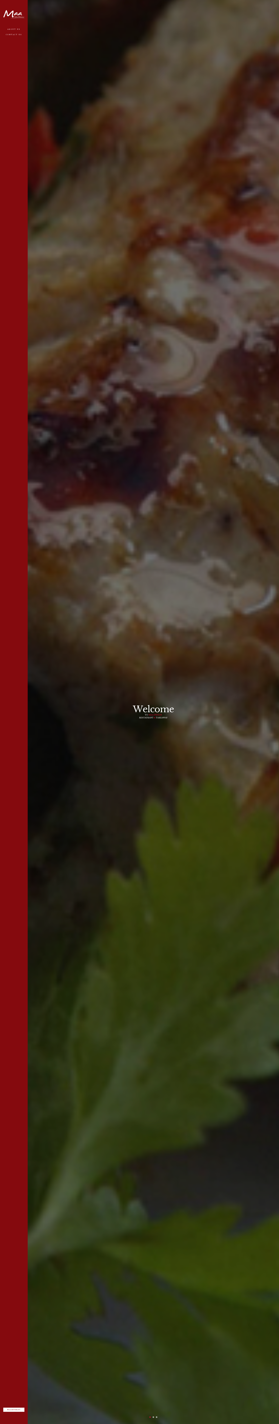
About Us (13, 29)
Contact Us (14, 34)
